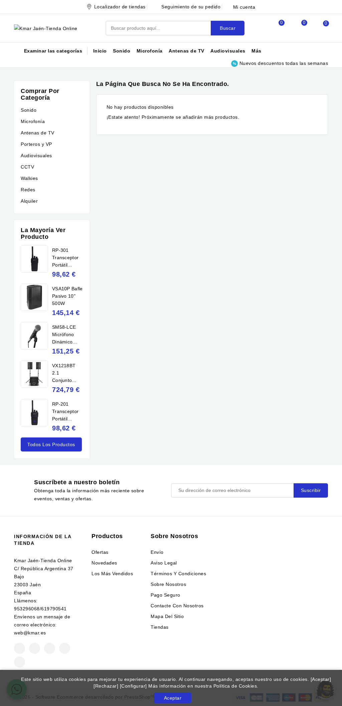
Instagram (64, 648)
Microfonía (150, 51)
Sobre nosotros (168, 584)
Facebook (19, 648)
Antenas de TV (186, 51)
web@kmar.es (30, 632)
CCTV (27, 167)
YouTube (49, 648)
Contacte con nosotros (177, 605)
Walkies (29, 178)
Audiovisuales (227, 51)
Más (256, 51)
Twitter (34, 648)
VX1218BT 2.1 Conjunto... (64, 373)
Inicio (100, 51)
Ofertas (100, 552)
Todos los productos (51, 444)
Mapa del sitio (167, 616)
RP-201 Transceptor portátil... (65, 411)
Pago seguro (165, 595)
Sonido (121, 51)
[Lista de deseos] (296, 28)
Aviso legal (164, 563)
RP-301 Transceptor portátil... (65, 257)
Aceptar (173, 698)
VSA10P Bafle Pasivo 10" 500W (67, 296)
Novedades (104, 563)
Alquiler (29, 201)
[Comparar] (274, 28)
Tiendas (160, 627)
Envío (157, 552)
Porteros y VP (36, 144)
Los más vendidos (112, 573)
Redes (28, 189)
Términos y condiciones (178, 573)
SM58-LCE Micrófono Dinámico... (64, 334)
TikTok (19, 662)
